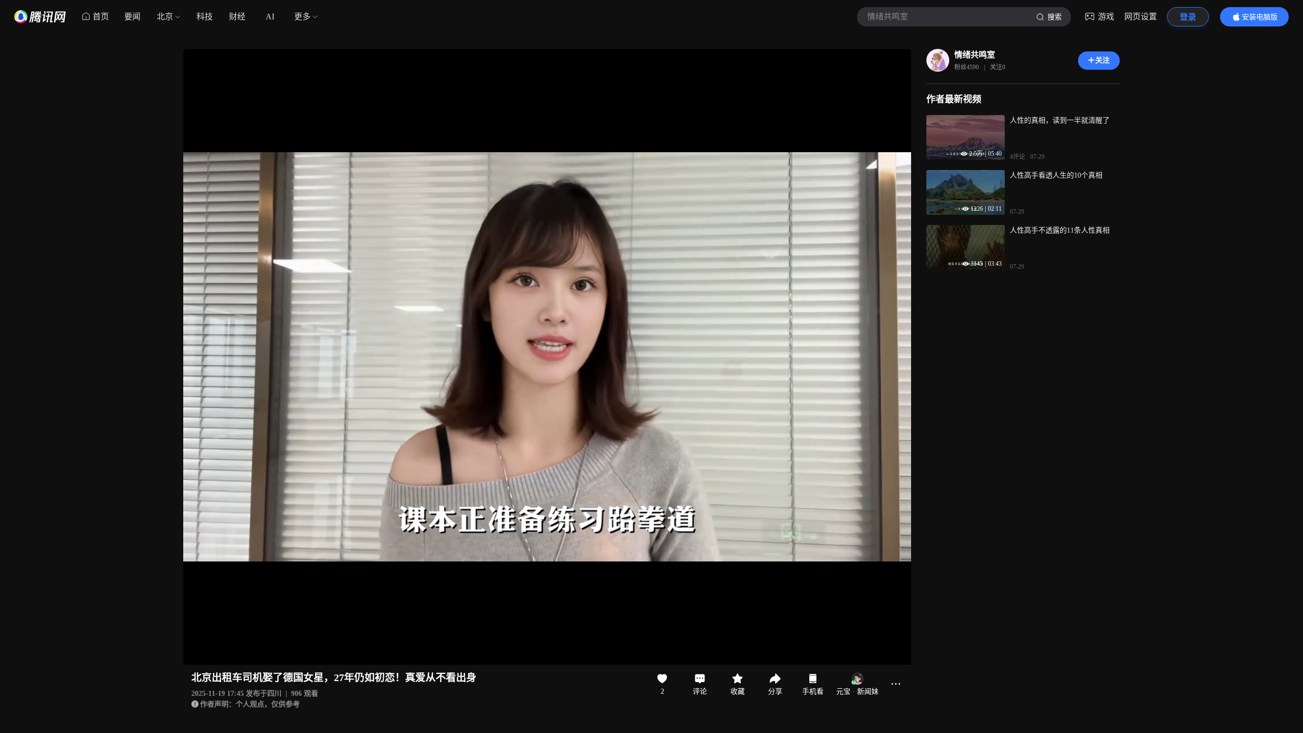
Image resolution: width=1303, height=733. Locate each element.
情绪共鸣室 (974, 54)
